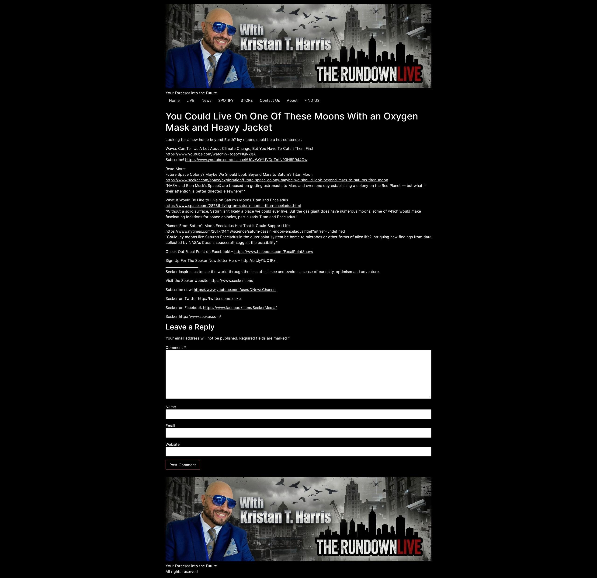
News (206, 100)
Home (174, 100)
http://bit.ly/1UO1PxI (258, 260)
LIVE (190, 100)
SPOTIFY (226, 100)
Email (170, 425)
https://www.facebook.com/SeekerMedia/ (240, 307)
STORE (247, 100)
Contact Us (270, 100)
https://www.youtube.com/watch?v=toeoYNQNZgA (211, 154)
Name (171, 407)
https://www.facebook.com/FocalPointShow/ (273, 251)
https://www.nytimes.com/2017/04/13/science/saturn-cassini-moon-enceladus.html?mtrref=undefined (255, 231)
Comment (176, 347)
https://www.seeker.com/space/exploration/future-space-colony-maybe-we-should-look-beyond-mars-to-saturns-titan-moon (277, 180)
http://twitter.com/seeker (220, 298)
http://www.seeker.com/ (200, 316)
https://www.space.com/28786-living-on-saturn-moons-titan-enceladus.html (233, 205)
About (292, 100)
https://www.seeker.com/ (231, 280)
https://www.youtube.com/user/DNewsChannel (235, 289)
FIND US (312, 100)
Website (173, 444)
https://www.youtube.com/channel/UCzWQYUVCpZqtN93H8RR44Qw (246, 159)
